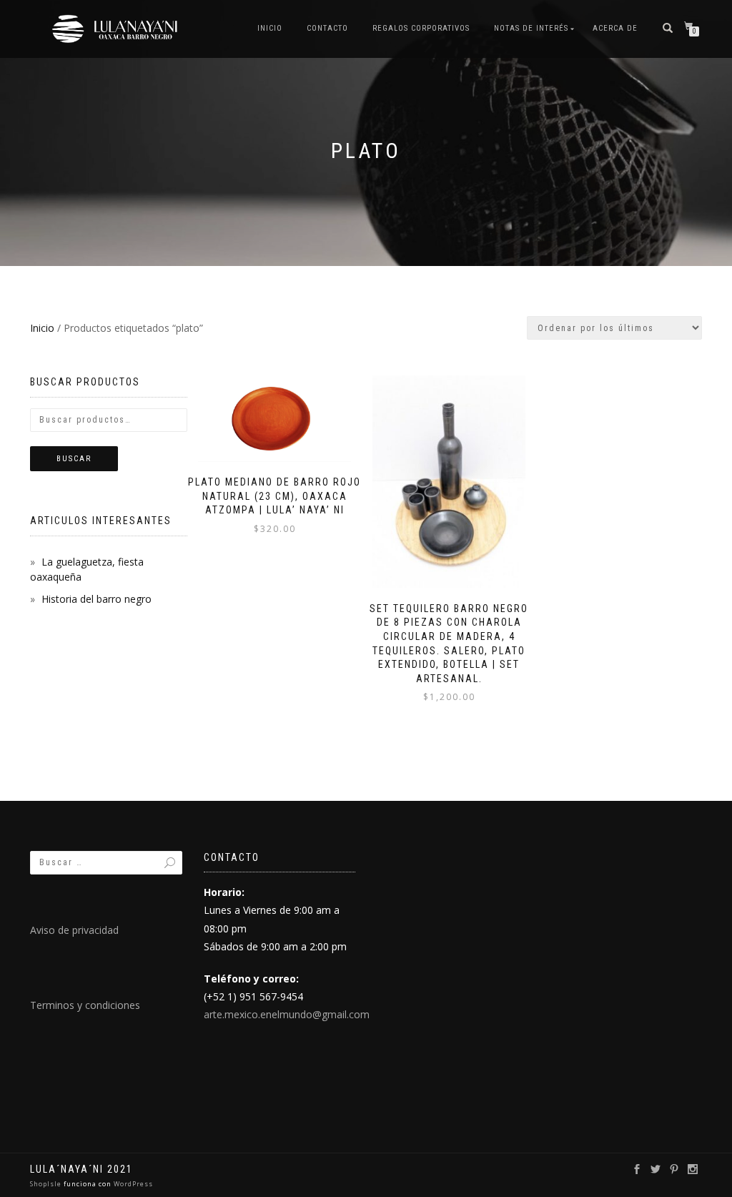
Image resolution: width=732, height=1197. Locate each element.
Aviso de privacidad (74, 930)
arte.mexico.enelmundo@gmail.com (287, 1014)
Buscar (74, 458)
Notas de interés (531, 28)
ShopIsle (47, 1183)
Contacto (327, 28)
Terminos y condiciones (85, 1005)
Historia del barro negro (96, 599)
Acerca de (615, 28)
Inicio (269, 28)
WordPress (132, 1183)
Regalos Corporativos (421, 28)
